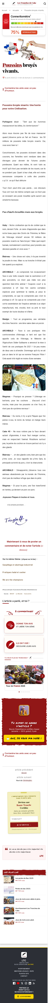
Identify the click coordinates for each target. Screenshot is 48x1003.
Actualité (16, 10)
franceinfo (29, 606)
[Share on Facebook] (12, 96)
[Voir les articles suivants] (40, 689)
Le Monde (21, 606)
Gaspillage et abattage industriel (17, 577)
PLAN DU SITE (23, 988)
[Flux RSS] (33, 997)
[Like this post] (7, 96)
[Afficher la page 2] (20, 706)
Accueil (4, 10)
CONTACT (23, 990)
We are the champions (12, 592)
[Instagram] (25, 997)
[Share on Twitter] (18, 96)
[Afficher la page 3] (22, 706)
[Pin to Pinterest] (24, 96)
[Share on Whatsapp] (36, 96)
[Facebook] (13, 997)
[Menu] (3, 3)
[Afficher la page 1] (18, 706)
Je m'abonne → (23, 839)
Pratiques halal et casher (14, 584)
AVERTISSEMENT (23, 983)
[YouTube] (17, 997)
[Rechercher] (43, 3)
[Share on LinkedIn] (30, 96)
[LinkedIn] (29, 997)
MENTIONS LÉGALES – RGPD (23, 985)
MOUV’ (14, 606)
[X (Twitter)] (21, 997)
